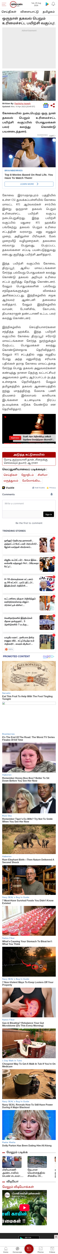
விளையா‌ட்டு (29, 12)
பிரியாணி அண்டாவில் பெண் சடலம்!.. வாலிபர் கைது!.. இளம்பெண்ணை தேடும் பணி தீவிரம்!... (13, 1173)
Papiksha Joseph (22, 103)
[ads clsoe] (56, 1237)
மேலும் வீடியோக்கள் (18, 1187)
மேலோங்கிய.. (31, 480)
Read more (15, 438)
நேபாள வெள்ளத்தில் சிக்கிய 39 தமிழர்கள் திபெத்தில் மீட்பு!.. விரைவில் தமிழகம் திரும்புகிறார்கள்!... (40, 1173)
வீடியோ (12, 1181)
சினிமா (43, 475)
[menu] (5, 4)
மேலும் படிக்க (17, 1152)
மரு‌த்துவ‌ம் (11, 480)
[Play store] (47, 4)
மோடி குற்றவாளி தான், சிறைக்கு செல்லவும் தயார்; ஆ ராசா (26, 461)
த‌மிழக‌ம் (49, 12)
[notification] (53, 4)
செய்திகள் (8, 12)
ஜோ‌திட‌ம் (27, 475)
